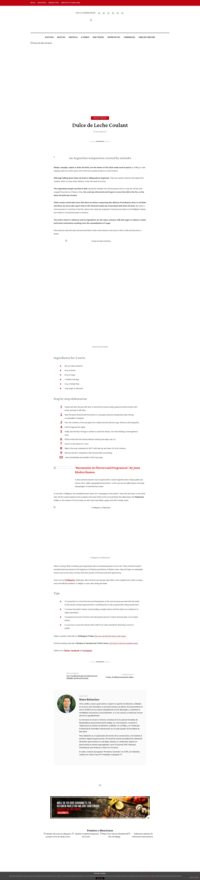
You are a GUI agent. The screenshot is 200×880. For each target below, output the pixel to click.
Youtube (147, 3)
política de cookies (149, 876)
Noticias (49, 37)
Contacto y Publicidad (70, 3)
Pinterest (157, 3)
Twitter (137, 3)
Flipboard (163, 3)
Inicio (33, 3)
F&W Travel (98, 37)
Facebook (131, 3)
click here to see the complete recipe (123, 643)
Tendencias (129, 37)
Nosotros (42, 3)
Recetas (61, 37)
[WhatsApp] (109, 146)
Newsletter (54, 3)
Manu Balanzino (101, 132)
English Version (147, 37)
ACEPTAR (100, 878)
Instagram (142, 3)
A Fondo (85, 37)
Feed (168, 3)
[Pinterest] (103, 146)
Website (81, 759)
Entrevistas (114, 37)
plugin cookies (194, 877)
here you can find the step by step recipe (110, 636)
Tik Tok (152, 3)
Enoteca (73, 37)
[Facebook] (90, 146)
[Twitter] (96, 146)
